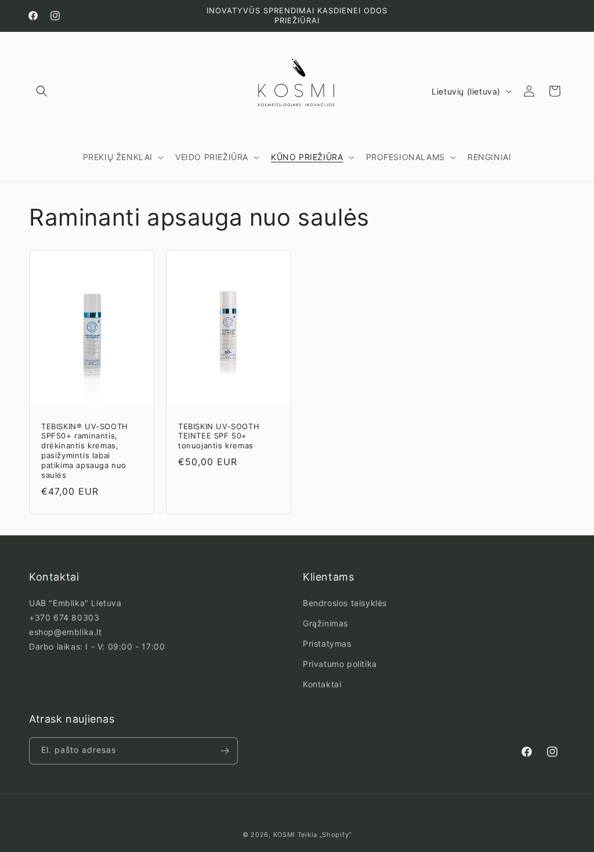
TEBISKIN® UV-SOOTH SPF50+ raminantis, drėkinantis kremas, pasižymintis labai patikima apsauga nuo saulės (84, 451)
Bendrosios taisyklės (345, 603)
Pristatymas (327, 643)
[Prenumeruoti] (224, 750)
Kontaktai (322, 684)
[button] (42, 91)
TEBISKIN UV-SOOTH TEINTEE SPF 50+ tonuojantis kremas (218, 436)
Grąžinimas (325, 623)
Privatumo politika (340, 664)
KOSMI (284, 835)
